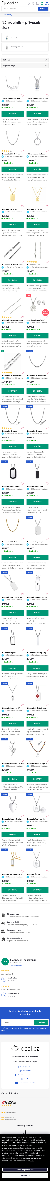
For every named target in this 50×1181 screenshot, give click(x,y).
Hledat (43, 9)
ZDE (32, 1161)
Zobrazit (12, 225)
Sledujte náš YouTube (27, 1083)
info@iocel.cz (27, 1067)
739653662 (27, 1071)
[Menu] (47, 3)
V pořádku (25, 1175)
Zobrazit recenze (16, 966)
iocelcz (26, 1079)
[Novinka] (38, 361)
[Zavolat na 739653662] (33, 3)
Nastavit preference (25, 1169)
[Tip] (13, 361)
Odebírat (41, 1022)
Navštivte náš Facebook (27, 1075)
